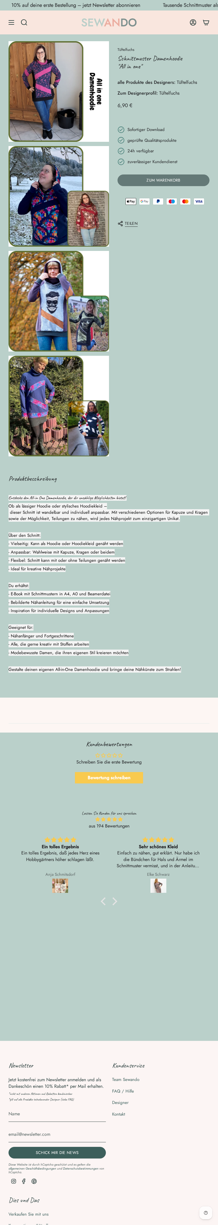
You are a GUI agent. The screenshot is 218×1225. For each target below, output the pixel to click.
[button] (105, 901)
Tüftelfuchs (126, 49)
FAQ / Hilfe (123, 1091)
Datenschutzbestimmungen (80, 1168)
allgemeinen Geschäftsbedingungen (32, 1168)
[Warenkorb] (206, 22)
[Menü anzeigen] (11, 22)
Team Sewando (125, 1079)
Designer (120, 1102)
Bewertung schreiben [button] (109, 777)
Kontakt (118, 1114)
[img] (109, 819)
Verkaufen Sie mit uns (29, 1214)
